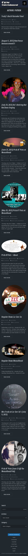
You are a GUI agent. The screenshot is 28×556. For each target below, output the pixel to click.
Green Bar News (6, 49)
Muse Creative (23, 553)
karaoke (13, 24)
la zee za (5, 324)
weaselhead (18, 24)
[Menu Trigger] (24, 3)
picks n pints (14, 160)
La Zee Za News (6, 322)
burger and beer (6, 24)
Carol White (14, 47)
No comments (16, 49)
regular (9, 324)
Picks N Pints (6, 158)
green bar (5, 51)
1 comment (16, 21)
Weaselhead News (7, 21)
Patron (14, 19)
